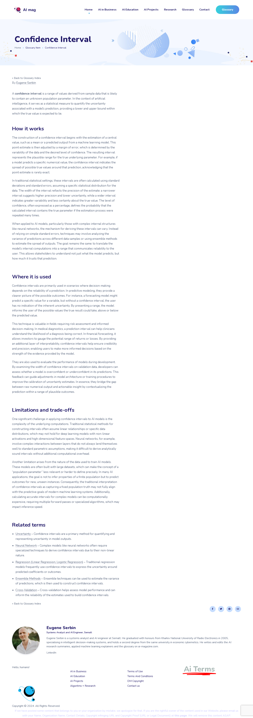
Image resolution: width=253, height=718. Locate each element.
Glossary (188, 10)
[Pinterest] (229, 609)
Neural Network (26, 546)
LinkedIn (51, 652)
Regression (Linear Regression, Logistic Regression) (49, 562)
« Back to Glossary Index (26, 78)
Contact (204, 10)
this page (181, 715)
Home (89, 10)
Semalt (32, 680)
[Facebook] (213, 609)
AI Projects (151, 10)
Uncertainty (23, 534)
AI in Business (107, 10)
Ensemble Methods (28, 579)
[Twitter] (221, 609)
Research (170, 10)
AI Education (130, 10)
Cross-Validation (26, 590)
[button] (227, 9)
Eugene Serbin (26, 83)
